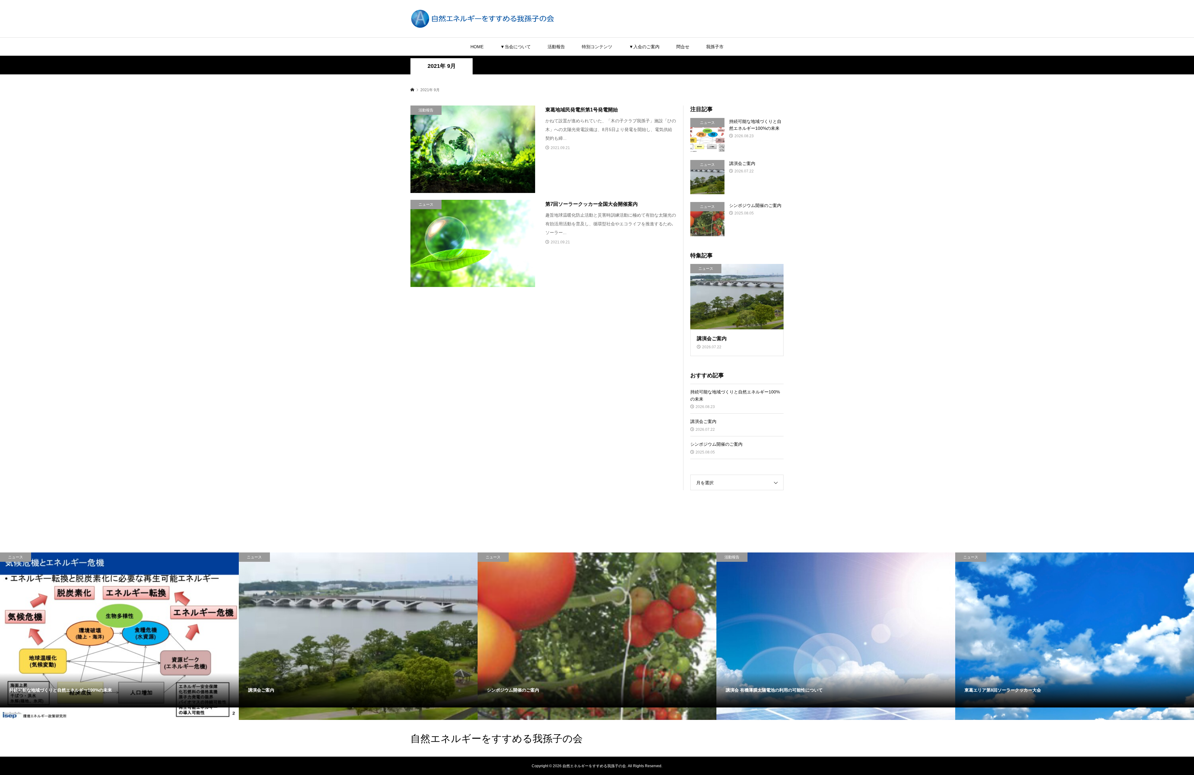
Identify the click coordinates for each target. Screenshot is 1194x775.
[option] (119, 636)
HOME (477, 46)
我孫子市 (715, 46)
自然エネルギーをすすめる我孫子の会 (496, 738)
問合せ (682, 46)
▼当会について (515, 46)
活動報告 (556, 46)
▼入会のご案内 (644, 46)
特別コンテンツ (597, 46)
